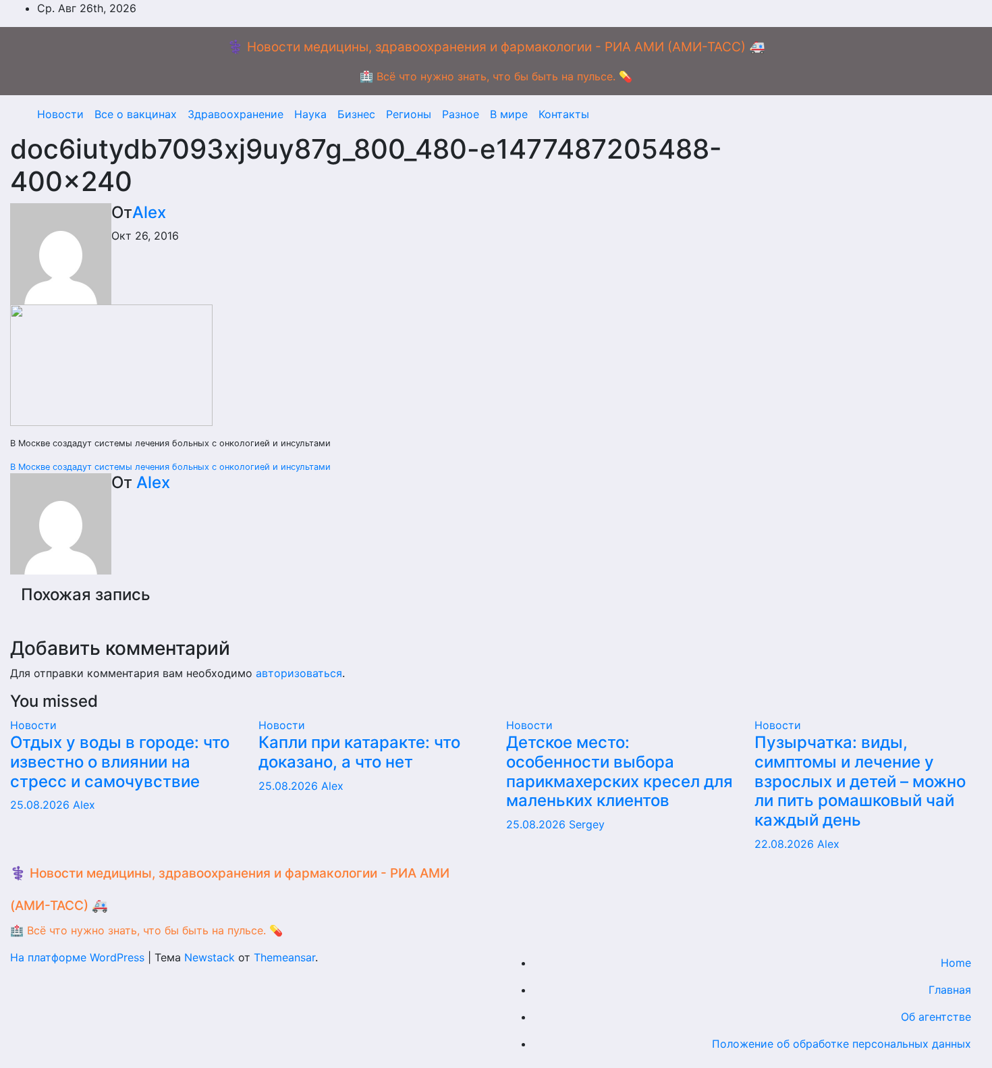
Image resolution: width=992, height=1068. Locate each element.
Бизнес (356, 114)
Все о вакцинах (135, 114)
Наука (310, 114)
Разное (460, 114)
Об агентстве (936, 1016)
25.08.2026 (41, 804)
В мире (509, 114)
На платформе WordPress (79, 957)
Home (956, 962)
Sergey (587, 824)
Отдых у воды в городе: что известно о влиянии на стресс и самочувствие (119, 761)
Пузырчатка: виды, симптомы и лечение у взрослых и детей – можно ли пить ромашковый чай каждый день (860, 781)
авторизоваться (299, 673)
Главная (950, 989)
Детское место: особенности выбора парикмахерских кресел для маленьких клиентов (619, 771)
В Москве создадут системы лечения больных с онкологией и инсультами (170, 467)
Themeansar (284, 957)
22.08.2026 (785, 844)
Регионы (408, 114)
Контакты (564, 114)
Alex (149, 212)
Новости (60, 114)
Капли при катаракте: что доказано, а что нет (359, 752)
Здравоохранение (235, 114)
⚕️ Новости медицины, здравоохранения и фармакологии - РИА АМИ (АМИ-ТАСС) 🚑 (496, 47)
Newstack (209, 957)
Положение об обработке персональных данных (841, 1043)
